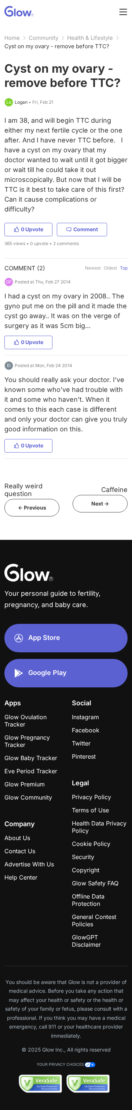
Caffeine (114, 489)
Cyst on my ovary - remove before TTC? (56, 46)
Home (12, 37)
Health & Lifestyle (90, 37)
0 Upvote (32, 229)
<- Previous (32, 507)
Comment (85, 229)
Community (43, 37)
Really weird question (23, 489)
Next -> (100, 503)
